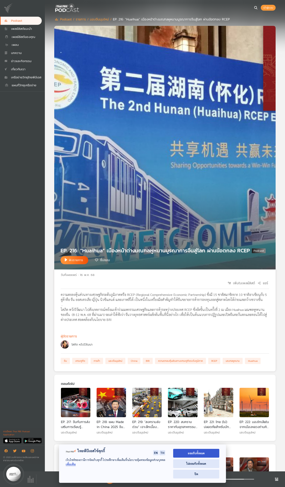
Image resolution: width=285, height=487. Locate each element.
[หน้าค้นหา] (256, 8)
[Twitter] (16, 451)
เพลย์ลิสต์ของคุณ (22, 36)
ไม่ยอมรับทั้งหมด (196, 463)
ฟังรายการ (76, 260)
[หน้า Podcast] (80, 7)
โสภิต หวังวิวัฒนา (82, 344)
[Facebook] (7, 451)
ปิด (196, 474)
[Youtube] (25, 451)
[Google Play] (32, 440)
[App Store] (12, 440)
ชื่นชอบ (105, 259)
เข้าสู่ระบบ (268, 8)
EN (156, 452)
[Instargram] (33, 451)
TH (162, 452)
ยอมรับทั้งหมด (196, 453)
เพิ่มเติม (71, 464)
